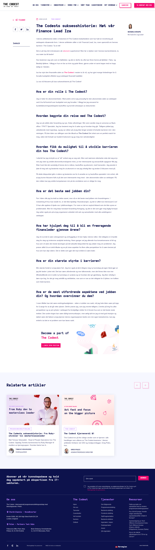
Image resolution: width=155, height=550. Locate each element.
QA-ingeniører (105, 531)
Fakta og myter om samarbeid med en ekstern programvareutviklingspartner (138, 507)
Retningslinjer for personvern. (96, 490)
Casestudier (77, 513)
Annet (103, 528)
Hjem (75, 504)
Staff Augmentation (107, 516)
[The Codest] (11, 6)
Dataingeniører (106, 525)
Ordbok (75, 522)
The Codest (69, 72)
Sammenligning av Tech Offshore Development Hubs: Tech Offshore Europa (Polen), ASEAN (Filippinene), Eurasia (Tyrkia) (138, 525)
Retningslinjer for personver (34, 545)
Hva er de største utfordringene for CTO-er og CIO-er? (138, 534)
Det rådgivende (106, 504)
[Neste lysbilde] (145, 385)
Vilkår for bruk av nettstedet (53, 545)
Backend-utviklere (107, 519)
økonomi (66, 51)
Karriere (75, 519)
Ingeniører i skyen (107, 522)
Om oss (75, 507)
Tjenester (76, 510)
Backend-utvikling (107, 510)
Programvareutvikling (108, 507)
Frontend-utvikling (107, 513)
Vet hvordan (77, 516)
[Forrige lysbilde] (137, 385)
